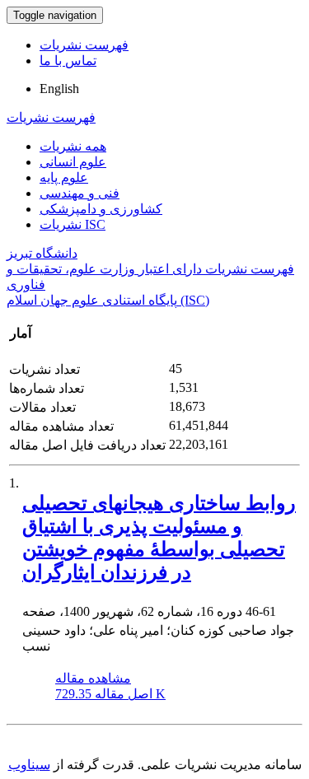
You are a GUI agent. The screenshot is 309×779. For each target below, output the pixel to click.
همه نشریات (73, 146)
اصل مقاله (110, 694)
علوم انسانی (73, 162)
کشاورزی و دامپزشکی (101, 209)
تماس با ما (68, 61)
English (59, 89)
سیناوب (29, 765)
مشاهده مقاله (93, 678)
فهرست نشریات (84, 45)
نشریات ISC (72, 224)
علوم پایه (64, 177)
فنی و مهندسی (79, 193)
